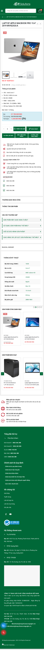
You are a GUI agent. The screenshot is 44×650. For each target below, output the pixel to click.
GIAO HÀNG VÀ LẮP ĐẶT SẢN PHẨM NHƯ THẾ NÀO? (21, 237)
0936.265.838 (17, 446)
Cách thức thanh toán (11, 484)
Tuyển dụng (7, 497)
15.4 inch (28, 290)
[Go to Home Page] (2, 17)
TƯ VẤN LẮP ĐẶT (8, 135)
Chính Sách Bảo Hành (11, 474)
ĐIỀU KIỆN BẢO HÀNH (21, 135)
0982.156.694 (12, 450)
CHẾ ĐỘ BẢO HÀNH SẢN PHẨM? (14, 231)
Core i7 (28, 268)
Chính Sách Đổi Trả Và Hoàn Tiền (15, 477)
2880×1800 (29, 299)
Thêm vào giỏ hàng (20, 129)
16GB (27, 264)
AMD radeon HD (31, 272)
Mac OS (28, 286)
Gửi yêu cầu (7, 508)
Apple (27, 281)
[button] (34, 307)
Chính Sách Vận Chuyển (12, 470)
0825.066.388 (17, 443)
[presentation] (4, 50)
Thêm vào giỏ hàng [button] (17, 315)
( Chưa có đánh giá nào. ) (18, 85)
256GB (28, 277)
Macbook (6, 335)
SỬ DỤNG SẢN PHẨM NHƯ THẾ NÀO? (16, 226)
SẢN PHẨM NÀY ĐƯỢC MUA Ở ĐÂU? (15, 220)
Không (28, 295)
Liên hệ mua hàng (9, 504)
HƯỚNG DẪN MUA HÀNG (35, 135)
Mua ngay (34, 129)
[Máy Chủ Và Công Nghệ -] (22, 4)
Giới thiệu (7, 494)
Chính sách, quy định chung (13, 467)
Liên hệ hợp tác (8, 501)
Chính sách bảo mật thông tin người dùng (17, 481)
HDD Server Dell (29, 379)
